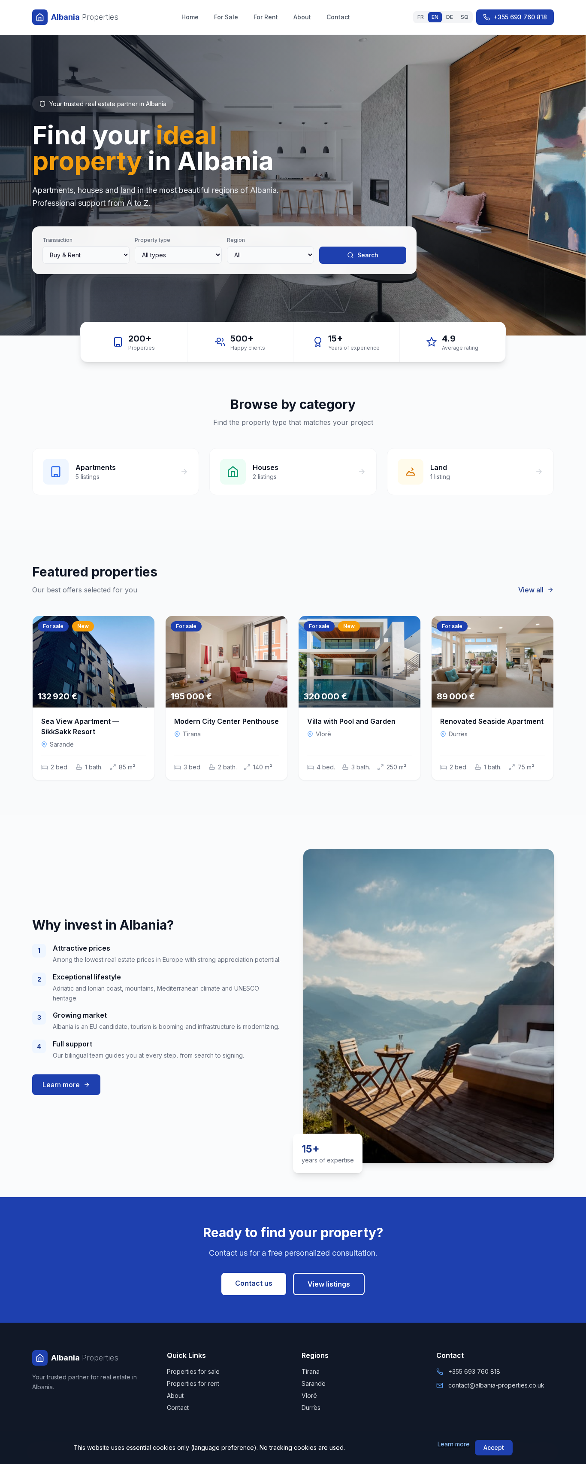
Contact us (253, 1283)
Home (190, 17)
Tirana (311, 1371)
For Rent (266, 17)
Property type (152, 240)
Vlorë (309, 1395)
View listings (329, 1284)
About (302, 17)
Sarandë (314, 1383)
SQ (464, 17)
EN (435, 17)
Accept (493, 1447)
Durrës (311, 1407)
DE (449, 17)
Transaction (57, 240)
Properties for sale (193, 1371)
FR (420, 17)
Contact (338, 17)
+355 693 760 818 (520, 17)
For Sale (226, 17)
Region (236, 240)
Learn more (454, 1444)
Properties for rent (193, 1383)
